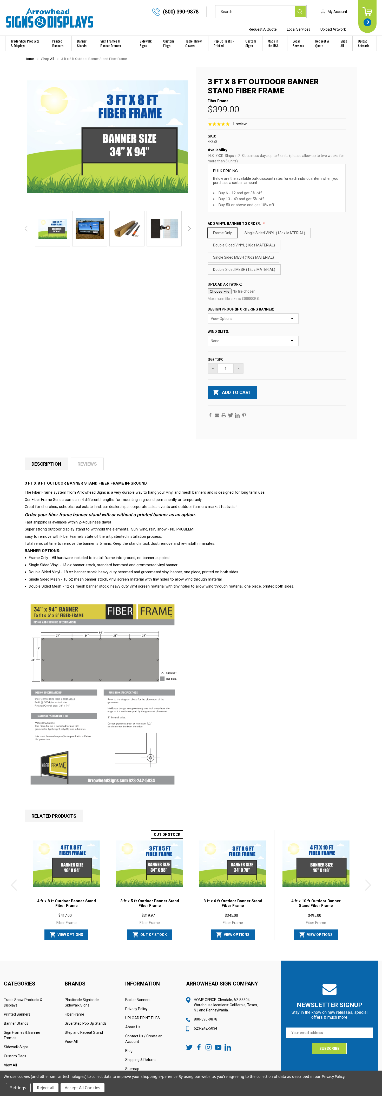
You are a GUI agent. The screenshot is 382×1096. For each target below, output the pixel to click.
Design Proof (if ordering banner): (242, 309)
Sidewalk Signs (146, 43)
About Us (132, 1027)
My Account (337, 12)
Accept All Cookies (82, 1088)
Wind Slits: (219, 331)
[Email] (217, 415)
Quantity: (215, 359)
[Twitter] (230, 415)
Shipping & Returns (140, 1060)
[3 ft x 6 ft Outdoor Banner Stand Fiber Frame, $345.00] (232, 863)
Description (46, 464)
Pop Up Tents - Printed (224, 43)
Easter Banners (137, 1000)
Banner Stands (82, 43)
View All (10, 1065)
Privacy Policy (136, 1009)
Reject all (45, 1088)
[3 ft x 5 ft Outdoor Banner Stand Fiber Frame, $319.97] (149, 863)
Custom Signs (250, 43)
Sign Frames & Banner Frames (110, 43)
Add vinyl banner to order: (235, 224)
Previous (26, 228)
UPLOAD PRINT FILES (142, 1018)
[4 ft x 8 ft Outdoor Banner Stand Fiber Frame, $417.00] (66, 863)
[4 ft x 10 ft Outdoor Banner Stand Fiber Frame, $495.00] (316, 863)
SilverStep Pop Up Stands (86, 1023)
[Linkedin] (237, 415)
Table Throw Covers (193, 43)
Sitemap (132, 1069)
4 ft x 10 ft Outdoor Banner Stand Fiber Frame (316, 903)
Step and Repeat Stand (84, 1032)
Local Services (298, 29)
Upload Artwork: (225, 284)
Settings (18, 1088)
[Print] (223, 415)
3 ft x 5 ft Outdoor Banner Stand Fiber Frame (149, 903)
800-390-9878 (205, 1019)
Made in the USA (273, 43)
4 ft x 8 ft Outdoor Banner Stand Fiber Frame (66, 903)
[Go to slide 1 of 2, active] (187, 942)
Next (189, 228)
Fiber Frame (74, 1014)
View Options (70, 935)
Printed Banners (57, 43)
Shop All (343, 43)
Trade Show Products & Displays (25, 43)
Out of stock (153, 935)
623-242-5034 (205, 1028)
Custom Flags (168, 43)
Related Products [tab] (53, 816)
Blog (129, 1051)
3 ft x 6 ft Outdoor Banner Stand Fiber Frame (232, 903)
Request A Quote (263, 29)
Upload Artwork (333, 29)
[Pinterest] (244, 415)
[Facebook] (210, 415)
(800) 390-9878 (181, 12)
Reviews (87, 464)
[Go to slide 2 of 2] (195, 942)
